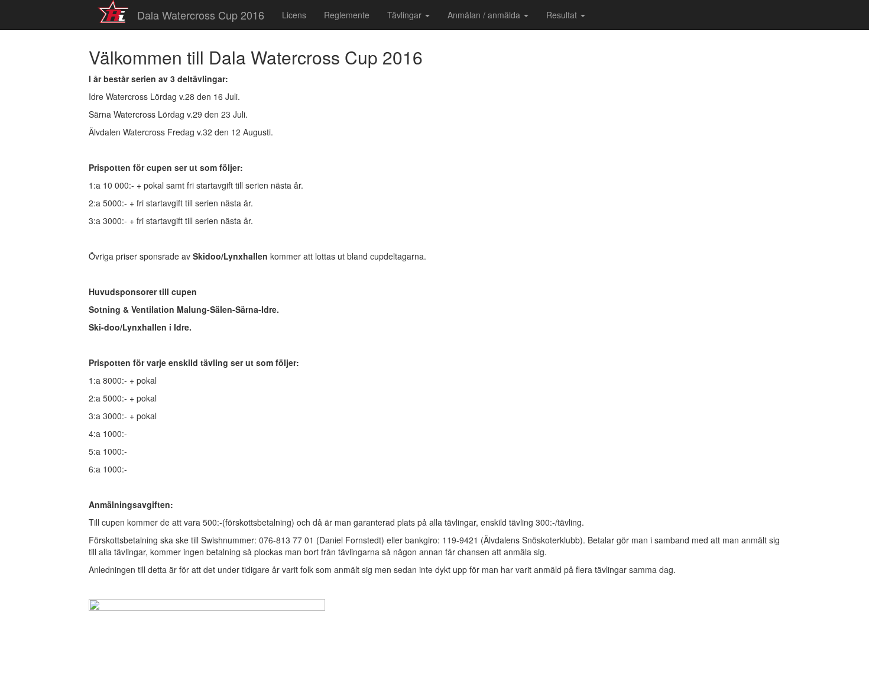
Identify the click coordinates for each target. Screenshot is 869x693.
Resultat (562, 15)
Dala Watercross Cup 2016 (200, 14)
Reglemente (346, 15)
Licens (294, 15)
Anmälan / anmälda (485, 15)
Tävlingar (405, 15)
